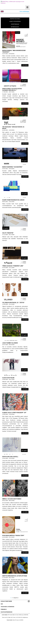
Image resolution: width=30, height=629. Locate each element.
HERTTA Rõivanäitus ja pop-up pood (14, 576)
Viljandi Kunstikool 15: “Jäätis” (13, 302)
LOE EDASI (25, 65)
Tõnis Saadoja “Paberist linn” (13, 266)
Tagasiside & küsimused (7, 606)
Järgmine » (16, 597)
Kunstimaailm (15, 24)
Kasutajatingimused (6, 612)
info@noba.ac (25, 617)
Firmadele (4, 609)
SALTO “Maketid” (8, 233)
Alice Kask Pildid (8, 377)
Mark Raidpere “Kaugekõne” (12, 167)
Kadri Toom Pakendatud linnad (13, 200)
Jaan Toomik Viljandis (10, 343)
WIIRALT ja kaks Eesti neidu (11, 499)
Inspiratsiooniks (15, 18)
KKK (2, 604)
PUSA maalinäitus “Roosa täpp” (13, 535)
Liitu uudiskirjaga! (24, 11)
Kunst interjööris (15, 21)
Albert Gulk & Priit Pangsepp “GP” (14, 412)
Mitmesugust (15, 26)
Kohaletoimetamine (6, 601)
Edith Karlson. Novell (10, 456)
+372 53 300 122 (19, 617)
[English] (2, 11)
